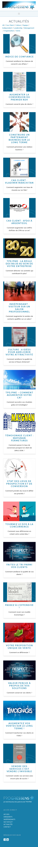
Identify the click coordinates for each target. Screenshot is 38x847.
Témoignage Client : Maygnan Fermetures (19, 438)
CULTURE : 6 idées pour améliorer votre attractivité (19, 352)
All (3, 25)
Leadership (18, 28)
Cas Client (10, 25)
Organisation (9, 31)
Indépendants (9, 819)
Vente (18, 31)
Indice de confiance (19, 56)
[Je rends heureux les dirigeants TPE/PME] (19, 5)
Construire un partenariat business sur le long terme (19, 138)
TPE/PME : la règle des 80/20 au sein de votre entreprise (19, 263)
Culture (18, 25)
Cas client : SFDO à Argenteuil (19, 221)
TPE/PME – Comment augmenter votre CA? (19, 395)
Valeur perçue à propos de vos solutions (19, 685)
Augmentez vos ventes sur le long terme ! (19, 726)
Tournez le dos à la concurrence (19, 525)
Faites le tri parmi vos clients (19, 565)
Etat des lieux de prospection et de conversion (19, 483)
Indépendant (7, 28)
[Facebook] (5, 839)
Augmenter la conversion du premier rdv (19, 97)
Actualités (8, 824)
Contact (7, 827)
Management (29, 28)
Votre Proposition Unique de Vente (19, 646)
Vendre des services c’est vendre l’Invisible (19, 769)
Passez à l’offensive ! (19, 606)
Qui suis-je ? (8, 822)
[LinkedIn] (7, 839)
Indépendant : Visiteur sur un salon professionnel (19, 308)
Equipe (25, 25)
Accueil (7, 814)
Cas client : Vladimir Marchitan (19, 181)
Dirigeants (8, 817)
